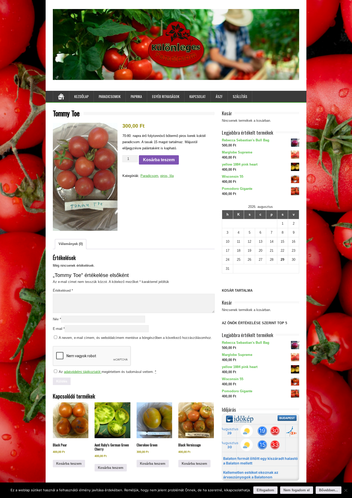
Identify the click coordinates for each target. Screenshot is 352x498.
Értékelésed (63, 290)
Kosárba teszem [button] (69, 464)
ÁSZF (219, 96)
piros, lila (167, 176)
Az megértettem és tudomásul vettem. (107, 372)
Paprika (136, 96)
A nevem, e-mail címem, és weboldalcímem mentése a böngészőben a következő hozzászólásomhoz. (135, 338)
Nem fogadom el (296, 490)
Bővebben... (328, 490)
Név (57, 319)
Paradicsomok (110, 96)
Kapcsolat (197, 96)
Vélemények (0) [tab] (70, 244)
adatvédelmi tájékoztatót (83, 372)
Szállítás (240, 96)
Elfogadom (265, 490)
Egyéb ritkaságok (165, 96)
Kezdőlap (81, 96)
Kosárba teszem (159, 160)
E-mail (59, 329)
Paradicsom (149, 176)
